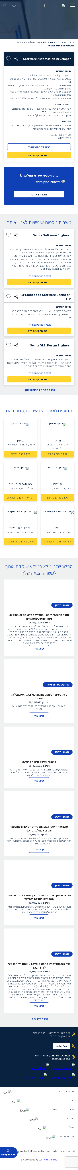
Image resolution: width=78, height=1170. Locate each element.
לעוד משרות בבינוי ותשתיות (20, 497)
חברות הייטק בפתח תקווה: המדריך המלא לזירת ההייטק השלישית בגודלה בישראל (39, 897)
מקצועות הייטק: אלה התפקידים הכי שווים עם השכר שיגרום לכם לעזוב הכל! (39, 828)
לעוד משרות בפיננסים (57, 497)
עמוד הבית (69, 42)
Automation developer (28, 42)
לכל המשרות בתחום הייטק (40, 390)
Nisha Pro (61, 1046)
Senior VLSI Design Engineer (50, 345)
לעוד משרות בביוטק (20, 454)
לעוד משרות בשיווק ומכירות (57, 541)
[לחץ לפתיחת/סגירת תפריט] (72, 5)
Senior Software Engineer (52, 235)
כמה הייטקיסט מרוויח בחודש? (39, 762)
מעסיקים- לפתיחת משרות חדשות (52, 1055)
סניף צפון (65, 1036)
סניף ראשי (65, 1032)
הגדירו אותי (39, 194)
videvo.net (69, 1151)
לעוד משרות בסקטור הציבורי (20, 541)
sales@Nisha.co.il (61, 1058)
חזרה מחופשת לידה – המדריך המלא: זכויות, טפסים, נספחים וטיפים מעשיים (39, 617)
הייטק (58, 42)
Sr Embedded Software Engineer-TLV (46, 297)
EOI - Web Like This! (47, 1159)
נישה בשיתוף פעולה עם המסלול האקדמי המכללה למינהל (39, 696)
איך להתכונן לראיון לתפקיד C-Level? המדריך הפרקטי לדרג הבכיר (39, 966)
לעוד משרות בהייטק (57, 454)
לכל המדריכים (40, 1019)
